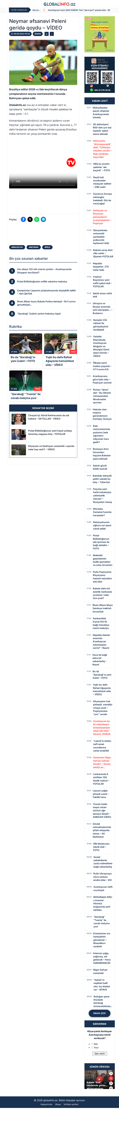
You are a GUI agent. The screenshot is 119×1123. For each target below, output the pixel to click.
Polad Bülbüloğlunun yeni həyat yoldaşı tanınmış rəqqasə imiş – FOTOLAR (50, 432)
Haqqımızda (46, 1104)
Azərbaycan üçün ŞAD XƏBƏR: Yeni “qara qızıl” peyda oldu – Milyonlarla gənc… (50, 10)
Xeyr (96, 1047)
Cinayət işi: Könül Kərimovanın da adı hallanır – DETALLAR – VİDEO (48, 417)
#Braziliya (17, 247)
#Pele (47, 247)
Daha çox (99, 1013)
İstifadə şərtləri (71, 1104)
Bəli (96, 1044)
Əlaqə (58, 1104)
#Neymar (33, 247)
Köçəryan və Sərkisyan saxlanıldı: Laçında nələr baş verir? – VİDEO (51, 448)
